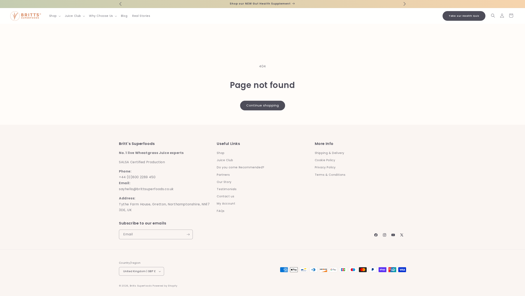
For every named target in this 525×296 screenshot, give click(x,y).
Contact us (225, 196)
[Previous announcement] (120, 4)
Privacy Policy (325, 167)
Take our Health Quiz (464, 15)
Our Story (224, 182)
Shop (220, 153)
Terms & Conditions (330, 175)
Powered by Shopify (165, 285)
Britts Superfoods (141, 285)
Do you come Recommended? (240, 167)
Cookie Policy (325, 160)
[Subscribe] (188, 234)
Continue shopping (262, 105)
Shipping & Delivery (329, 153)
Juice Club (225, 160)
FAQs (220, 211)
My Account (226, 203)
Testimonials (226, 189)
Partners (223, 175)
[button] (54, 16)
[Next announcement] (404, 4)
